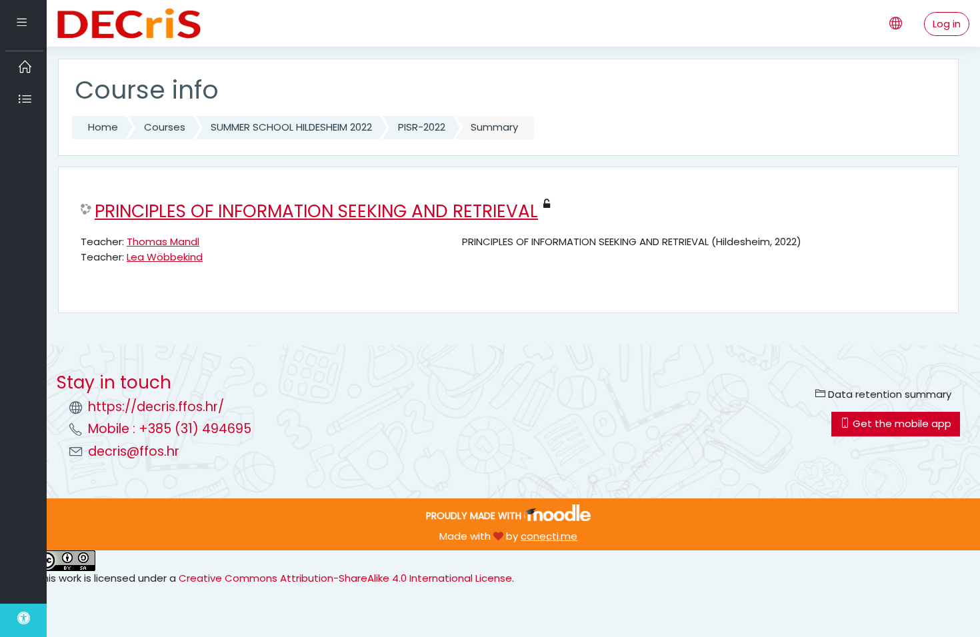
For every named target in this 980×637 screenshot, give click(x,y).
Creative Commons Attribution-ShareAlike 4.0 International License (345, 578)
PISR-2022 (421, 127)
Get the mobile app (900, 423)
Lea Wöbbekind (165, 257)
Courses (164, 127)
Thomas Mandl (163, 242)
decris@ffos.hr (133, 451)
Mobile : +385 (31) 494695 (169, 429)
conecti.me (549, 536)
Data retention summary (888, 394)
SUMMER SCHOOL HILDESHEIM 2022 (291, 127)
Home (103, 127)
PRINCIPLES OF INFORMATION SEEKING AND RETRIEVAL (316, 211)
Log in (947, 24)
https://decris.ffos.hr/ (156, 407)
